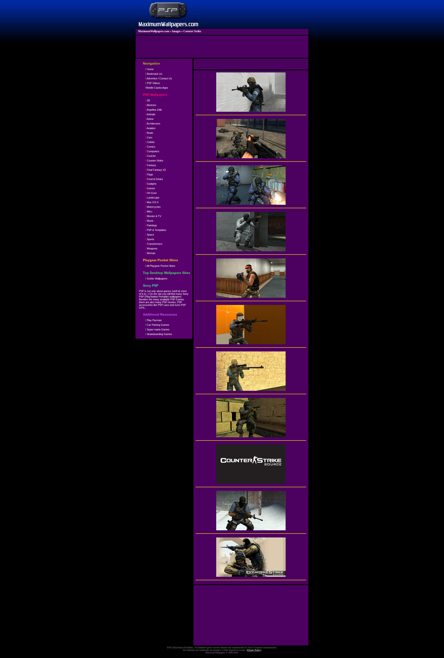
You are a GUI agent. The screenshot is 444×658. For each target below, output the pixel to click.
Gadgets (151, 183)
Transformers (153, 243)
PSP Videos (152, 83)
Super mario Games (157, 329)
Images (176, 31)
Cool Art (150, 156)
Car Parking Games (157, 324)
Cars (148, 137)
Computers (152, 151)
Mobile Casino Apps (156, 87)
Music (149, 220)
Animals (150, 114)
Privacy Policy (254, 650)
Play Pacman (153, 320)
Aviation (150, 128)
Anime (149, 119)
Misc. (149, 211)
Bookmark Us (153, 73)
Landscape (152, 197)
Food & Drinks (154, 179)
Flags (149, 174)
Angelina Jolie (153, 109)
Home (149, 69)
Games (150, 188)
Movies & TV (153, 216)
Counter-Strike (154, 160)
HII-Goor (151, 193)
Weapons (151, 248)
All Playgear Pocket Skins (160, 265)
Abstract (150, 105)
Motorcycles (153, 206)
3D (147, 100)
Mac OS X (151, 202)
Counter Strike (192, 31)
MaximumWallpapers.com (153, 31)
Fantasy (150, 165)
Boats (149, 132)
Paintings (151, 225)
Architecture (152, 123)
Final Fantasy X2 (155, 169)
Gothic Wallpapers (156, 278)
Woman (150, 253)
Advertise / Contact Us (158, 78)
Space (149, 234)
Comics (150, 146)
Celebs (150, 142)
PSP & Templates (155, 230)
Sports (149, 239)
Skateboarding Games (158, 334)
